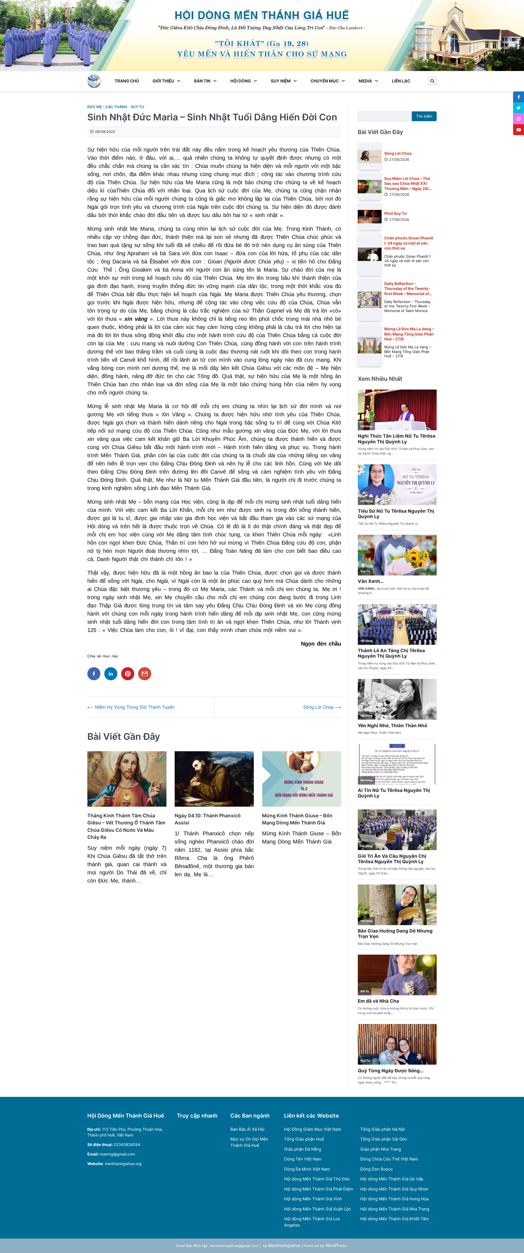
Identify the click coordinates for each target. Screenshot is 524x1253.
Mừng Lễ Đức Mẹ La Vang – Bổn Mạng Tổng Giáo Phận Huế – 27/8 (409, 333)
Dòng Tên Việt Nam (302, 1159)
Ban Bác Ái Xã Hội (247, 1129)
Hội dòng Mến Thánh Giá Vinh (313, 1198)
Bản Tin (202, 81)
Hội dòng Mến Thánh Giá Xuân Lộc (317, 1209)
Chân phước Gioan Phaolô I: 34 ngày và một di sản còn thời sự (408, 243)
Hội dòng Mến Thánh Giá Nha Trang (394, 1209)
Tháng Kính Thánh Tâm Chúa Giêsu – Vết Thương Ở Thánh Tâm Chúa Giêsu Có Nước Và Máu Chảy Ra (126, 826)
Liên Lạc (401, 81)
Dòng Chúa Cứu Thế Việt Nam (389, 1159)
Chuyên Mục (325, 81)
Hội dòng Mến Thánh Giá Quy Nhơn (394, 1189)
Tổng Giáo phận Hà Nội (382, 1129)
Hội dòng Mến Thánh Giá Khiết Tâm (394, 1218)
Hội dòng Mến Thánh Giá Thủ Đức (317, 1178)
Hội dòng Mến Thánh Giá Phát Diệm (318, 1189)
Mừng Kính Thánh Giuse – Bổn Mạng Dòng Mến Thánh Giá (297, 819)
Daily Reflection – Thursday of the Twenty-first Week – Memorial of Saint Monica (407, 291)
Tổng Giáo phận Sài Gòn (383, 1139)
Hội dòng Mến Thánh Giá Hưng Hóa (394, 1198)
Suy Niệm (281, 81)
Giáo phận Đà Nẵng (302, 1149)
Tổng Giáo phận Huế (304, 1139)
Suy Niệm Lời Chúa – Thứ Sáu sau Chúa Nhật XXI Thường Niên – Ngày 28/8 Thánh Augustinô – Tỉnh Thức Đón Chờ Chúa (407, 188)
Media (365, 81)
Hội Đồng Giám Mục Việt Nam (312, 1129)
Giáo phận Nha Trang (380, 1149)
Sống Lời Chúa (398, 153)
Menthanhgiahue (284, 1245)
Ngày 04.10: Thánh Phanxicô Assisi (208, 819)
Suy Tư (137, 107)
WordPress (336, 1245)
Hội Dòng (240, 81)
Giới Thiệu (163, 81)
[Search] (432, 81)
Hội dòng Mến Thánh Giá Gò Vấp (391, 1178)
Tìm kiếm (424, 116)
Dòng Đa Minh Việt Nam (307, 1169)
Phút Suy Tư (395, 213)
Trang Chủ (127, 81)
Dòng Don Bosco (376, 1169)
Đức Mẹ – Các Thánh (107, 107)
